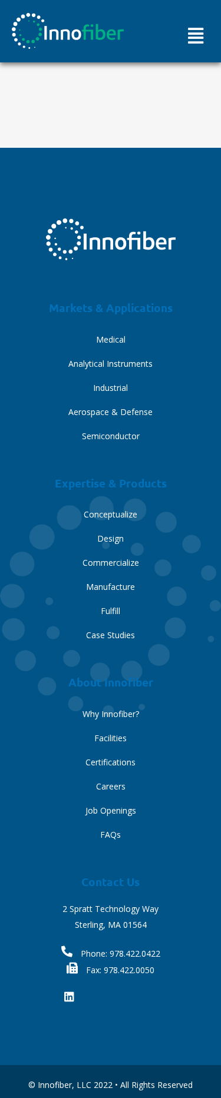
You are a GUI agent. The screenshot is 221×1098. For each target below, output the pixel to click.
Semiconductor (111, 436)
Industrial (110, 387)
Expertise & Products (111, 483)
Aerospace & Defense (110, 411)
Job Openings (110, 810)
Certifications (110, 762)
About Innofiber (110, 682)
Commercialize (111, 562)
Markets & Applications (111, 307)
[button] (195, 36)
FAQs (110, 834)
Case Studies (110, 635)
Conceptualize (110, 514)
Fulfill (110, 610)
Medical (111, 339)
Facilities (110, 738)
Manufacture (110, 586)
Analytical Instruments (110, 363)
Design (110, 538)
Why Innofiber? (111, 713)
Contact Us (110, 881)
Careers (111, 786)
